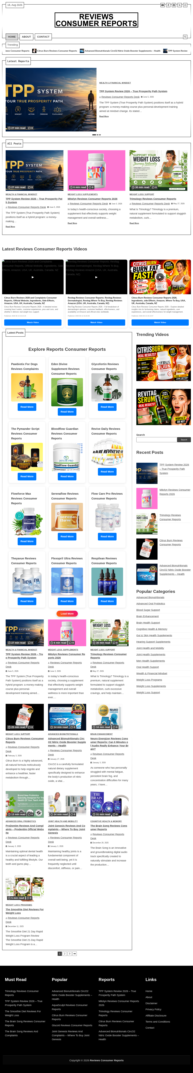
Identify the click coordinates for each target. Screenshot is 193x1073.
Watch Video (33, 322)
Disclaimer (151, 1003)
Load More (67, 613)
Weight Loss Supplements (83, 194)
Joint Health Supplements (150, 654)
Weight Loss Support (142, 194)
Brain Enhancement (101, 734)
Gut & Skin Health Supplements (154, 635)
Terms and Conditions (158, 1021)
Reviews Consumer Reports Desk (120, 97)
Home (12, 36)
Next (74, 954)
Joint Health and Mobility (63, 821)
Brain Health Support (148, 622)
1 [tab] (94, 134)
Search (140, 434)
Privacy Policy (153, 1009)
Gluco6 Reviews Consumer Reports (72, 1025)
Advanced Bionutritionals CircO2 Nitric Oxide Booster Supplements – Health (56, 51)
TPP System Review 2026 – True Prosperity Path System (129, 51)
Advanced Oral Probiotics (21, 821)
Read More (104, 116)
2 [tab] (97, 134)
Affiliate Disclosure (156, 1015)
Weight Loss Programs (19, 905)
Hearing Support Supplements (153, 641)
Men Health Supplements (150, 660)
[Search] (185, 37)
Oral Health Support (147, 667)
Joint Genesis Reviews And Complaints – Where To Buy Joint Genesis (66, 829)
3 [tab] (100, 134)
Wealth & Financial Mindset (115, 83)
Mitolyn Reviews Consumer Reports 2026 (92, 198)
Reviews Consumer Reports (107, 1060)
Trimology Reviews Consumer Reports (153, 198)
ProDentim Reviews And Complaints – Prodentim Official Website (25, 829)
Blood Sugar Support (148, 610)
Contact (43, 36)
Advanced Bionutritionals (63, 734)
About (26, 36)
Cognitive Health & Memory (106, 821)
